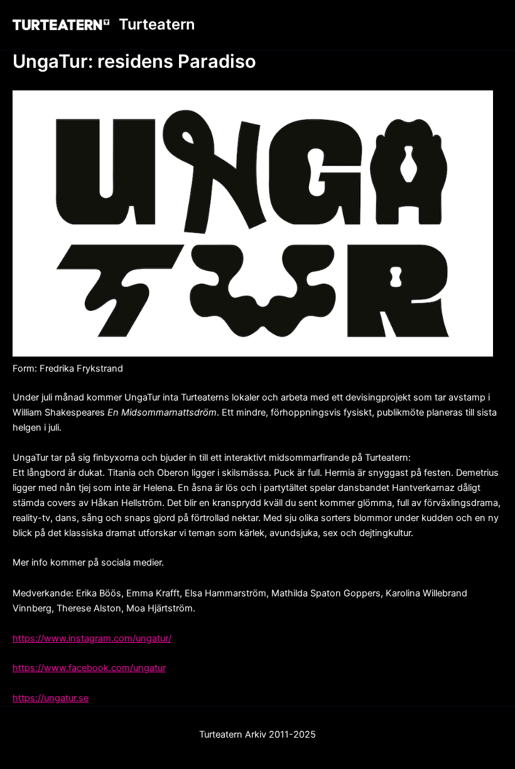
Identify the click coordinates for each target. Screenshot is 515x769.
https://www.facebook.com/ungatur (89, 668)
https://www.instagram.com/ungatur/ (92, 638)
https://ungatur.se (51, 698)
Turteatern (157, 24)
